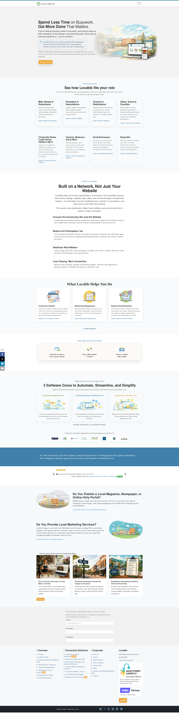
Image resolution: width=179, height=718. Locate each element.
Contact (95, 681)
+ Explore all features (89, 328)
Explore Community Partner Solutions (47, 161)
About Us (96, 659)
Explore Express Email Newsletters (122, 318)
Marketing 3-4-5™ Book (45, 680)
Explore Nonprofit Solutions (128, 153)
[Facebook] (2, 354)
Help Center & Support (126, 665)
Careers (95, 662)
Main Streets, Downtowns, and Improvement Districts (74, 668)
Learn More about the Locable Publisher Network (89, 514)
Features (41, 659)
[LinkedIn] (2, 363)
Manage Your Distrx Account (74, 682)
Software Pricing (43, 662)
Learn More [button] (48, 112)
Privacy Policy (97, 670)
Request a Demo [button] (45, 62)
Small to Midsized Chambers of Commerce (74, 673)
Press (95, 673)
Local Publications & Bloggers (74, 679)
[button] (139, 3)
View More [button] (40, 604)
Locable (76, 714)
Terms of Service (98, 667)
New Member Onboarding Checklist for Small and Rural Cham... (124, 587)
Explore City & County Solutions (130, 123)
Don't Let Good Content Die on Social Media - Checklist (51, 587)
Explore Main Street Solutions (47, 120)
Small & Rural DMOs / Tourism (75, 676)
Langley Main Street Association (105, 481)
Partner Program (98, 665)
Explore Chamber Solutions (74, 118)
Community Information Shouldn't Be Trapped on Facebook (88, 587)
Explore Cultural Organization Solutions (75, 156)
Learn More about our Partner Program (49, 544)
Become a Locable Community (75, 664)
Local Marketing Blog (44, 683)
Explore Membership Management (85, 318)
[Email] (2, 368)
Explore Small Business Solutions (103, 153)
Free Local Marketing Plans (46, 672)
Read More (85, 479)
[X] (2, 359)
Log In (122, 705)
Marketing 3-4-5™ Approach (47, 669)
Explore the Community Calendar (48, 318)
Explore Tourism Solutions (101, 120)
